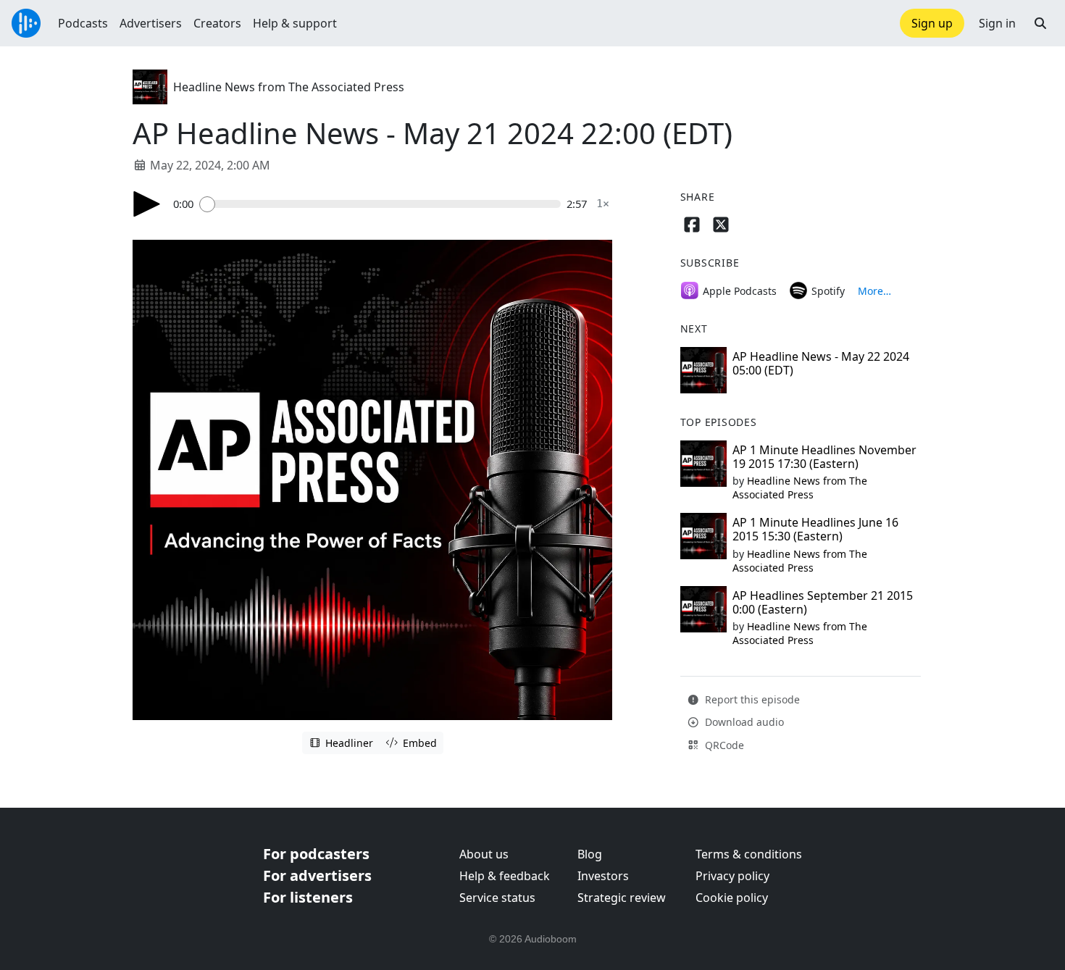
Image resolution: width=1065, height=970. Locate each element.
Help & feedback (504, 876)
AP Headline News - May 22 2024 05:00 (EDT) (820, 363)
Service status (497, 898)
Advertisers (151, 23)
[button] (1040, 23)
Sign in (997, 23)
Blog (589, 854)
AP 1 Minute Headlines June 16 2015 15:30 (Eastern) (815, 529)
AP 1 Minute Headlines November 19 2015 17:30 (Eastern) (824, 457)
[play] (147, 204)
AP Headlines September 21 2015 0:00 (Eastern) (822, 602)
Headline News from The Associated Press (288, 87)
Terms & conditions (749, 854)
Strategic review (621, 898)
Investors (603, 876)
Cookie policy (732, 898)
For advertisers (317, 875)
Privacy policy (732, 876)
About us (484, 854)
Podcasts (83, 23)
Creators (217, 23)
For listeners (308, 897)
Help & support (295, 23)
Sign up (932, 23)
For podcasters (316, 854)
